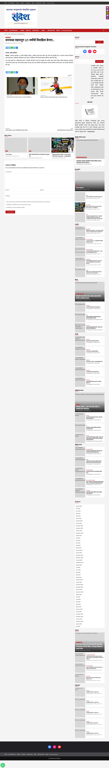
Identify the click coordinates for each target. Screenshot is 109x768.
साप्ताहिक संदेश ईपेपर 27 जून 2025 (92, 733)
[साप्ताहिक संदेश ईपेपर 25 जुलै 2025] (80, 692)
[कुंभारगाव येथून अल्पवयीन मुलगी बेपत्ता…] (80, 341)
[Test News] (16, 145)
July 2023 (78, 596)
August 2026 (79, 506)
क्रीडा (77, 293)
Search (77, 37)
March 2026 (78, 518)
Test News (8, 154)
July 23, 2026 (96, 484)
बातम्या (9, 37)
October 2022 (79, 619)
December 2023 (79, 584)
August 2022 (79, 623)
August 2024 (79, 565)
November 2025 (79, 528)
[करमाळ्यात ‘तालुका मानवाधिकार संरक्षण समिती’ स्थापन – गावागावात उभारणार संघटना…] (90, 149)
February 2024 (79, 579)
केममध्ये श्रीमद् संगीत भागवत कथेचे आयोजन (65, 129)
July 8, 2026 (96, 494)
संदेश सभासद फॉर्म (38, 3)
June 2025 (78, 540)
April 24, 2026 (96, 419)
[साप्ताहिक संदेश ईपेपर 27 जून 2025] (80, 733)
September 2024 (79, 562)
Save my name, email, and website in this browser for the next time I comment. (28, 201)
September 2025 (79, 533)
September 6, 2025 (97, 660)
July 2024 (78, 567)
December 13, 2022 (17, 43)
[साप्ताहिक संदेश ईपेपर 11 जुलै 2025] (80, 712)
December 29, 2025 (97, 319)
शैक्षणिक (82, 293)
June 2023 (78, 599)
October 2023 (79, 589)
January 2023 (79, 611)
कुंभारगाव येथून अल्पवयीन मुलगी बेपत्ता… (92, 340)
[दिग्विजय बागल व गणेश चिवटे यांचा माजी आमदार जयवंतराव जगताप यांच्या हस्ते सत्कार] (80, 272)
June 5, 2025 (96, 680)
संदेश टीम (44, 3)
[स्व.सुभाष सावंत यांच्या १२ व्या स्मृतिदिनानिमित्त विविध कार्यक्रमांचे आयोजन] (80, 241)
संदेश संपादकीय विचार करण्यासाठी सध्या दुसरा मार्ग (94, 196)
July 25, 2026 (96, 474)
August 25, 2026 (97, 233)
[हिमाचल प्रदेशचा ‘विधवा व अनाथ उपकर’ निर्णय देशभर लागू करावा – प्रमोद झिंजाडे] (62, 145)
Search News (99, 61)
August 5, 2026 (96, 253)
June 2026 (78, 511)
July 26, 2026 (96, 463)
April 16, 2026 (96, 430)
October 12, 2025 (97, 693)
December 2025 (79, 525)
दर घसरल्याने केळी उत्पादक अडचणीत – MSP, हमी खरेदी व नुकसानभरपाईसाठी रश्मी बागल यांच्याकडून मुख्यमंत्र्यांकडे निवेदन (94, 438)
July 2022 (78, 626)
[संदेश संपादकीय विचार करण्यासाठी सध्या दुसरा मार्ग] (39, 145)
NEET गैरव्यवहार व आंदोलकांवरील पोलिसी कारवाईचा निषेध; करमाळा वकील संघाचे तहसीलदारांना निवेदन (94, 482)
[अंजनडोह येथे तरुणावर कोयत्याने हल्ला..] (80, 371)
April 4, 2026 (96, 308)
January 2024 (79, 582)
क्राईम (7, 37)
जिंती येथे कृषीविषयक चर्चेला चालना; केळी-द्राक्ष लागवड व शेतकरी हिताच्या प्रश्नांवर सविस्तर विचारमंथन (94, 262)
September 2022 (79, 621)
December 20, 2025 (97, 329)
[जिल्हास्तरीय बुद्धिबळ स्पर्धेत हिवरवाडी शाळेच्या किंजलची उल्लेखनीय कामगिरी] (80, 317)
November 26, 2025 (97, 441)
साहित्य (33, 3)
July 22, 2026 (86, 650)
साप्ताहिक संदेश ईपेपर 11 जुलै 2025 (92, 712)
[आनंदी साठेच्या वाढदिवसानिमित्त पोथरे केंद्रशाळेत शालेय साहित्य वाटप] (80, 492)
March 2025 (78, 547)
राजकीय (89, 239)
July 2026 (78, 508)
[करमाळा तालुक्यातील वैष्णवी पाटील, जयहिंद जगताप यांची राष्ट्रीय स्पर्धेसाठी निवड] (80, 327)
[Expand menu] (18, 30)
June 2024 (78, 569)
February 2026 (79, 520)
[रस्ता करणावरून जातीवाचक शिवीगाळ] (80, 351)
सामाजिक (85, 157)
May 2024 (78, 572)
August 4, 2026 (96, 274)
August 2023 (79, 594)
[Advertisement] (39, 111)
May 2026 (78, 513)
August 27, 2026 (16, 156)
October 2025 (79, 530)
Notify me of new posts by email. (16, 207)
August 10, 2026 (97, 243)
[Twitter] (107, 10)
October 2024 (79, 560)
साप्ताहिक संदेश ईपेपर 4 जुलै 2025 (92, 723)
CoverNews (51, 758)
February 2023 (79, 609)
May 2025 (78, 542)
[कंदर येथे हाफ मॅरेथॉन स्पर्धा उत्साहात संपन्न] (80, 307)
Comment (8, 171)
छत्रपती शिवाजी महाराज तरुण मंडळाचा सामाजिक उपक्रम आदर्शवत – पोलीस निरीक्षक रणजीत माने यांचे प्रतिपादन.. (94, 657)
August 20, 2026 (97, 342)
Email (42, 190)
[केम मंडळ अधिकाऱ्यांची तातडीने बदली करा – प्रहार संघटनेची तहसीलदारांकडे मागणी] (80, 252)
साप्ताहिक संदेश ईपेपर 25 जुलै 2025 (92, 692)
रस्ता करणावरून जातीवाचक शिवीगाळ (92, 351)
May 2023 (78, 601)
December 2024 (79, 555)
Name (7, 190)
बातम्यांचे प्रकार (28, 3)
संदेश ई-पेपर (22, 3)
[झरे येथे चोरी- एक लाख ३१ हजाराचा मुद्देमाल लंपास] (80, 361)
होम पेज (6, 3)
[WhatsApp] (107, 13)
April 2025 (78, 545)
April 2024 (78, 574)
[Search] (104, 30)
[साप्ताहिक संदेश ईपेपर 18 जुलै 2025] (80, 702)
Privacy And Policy (50, 3)
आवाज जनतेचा (78, 157)
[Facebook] (107, 8)
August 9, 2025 (86, 164)
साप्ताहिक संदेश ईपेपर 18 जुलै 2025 (92, 702)
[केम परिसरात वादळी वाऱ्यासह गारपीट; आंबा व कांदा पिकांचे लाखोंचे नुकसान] (80, 417)
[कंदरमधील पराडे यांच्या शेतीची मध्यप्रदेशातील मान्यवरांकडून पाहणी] (80, 428)
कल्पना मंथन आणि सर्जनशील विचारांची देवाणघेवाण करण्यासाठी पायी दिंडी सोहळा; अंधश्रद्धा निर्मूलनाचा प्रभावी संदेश (89, 646)
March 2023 (78, 606)
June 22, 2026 (86, 299)
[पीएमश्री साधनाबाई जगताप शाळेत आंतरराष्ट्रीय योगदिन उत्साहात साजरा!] (90, 291)
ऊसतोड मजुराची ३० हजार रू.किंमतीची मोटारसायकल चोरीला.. (16, 129)
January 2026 (79, 523)
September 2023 (79, 592)
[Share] (107, 18)
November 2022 (79, 616)
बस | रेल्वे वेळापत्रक (11, 3)
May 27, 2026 (86, 410)
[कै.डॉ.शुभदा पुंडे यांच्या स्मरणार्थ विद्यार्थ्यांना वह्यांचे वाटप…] (80, 472)
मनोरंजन (77, 642)
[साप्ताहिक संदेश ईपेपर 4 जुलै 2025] (80, 723)
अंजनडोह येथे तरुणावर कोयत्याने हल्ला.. (92, 371)
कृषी (76, 404)
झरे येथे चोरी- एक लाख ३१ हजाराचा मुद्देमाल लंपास (94, 361)
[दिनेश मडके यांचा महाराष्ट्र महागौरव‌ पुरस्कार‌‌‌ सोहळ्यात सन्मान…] (80, 678)
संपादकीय (17, 3)
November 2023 (79, 587)
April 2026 (78, 515)
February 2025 (79, 550)
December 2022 (79, 614)
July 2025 (78, 538)
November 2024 (79, 557)
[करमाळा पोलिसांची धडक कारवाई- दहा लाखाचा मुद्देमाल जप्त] (80, 382)
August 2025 (79, 535)
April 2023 (78, 604)
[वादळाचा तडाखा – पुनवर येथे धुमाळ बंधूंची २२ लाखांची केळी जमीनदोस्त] (90, 402)
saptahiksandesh (9, 43)
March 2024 (78, 577)
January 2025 (79, 552)
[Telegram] (107, 15)
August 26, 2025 (97, 670)
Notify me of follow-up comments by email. (19, 204)
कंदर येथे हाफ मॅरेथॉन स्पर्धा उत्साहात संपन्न (93, 307)
